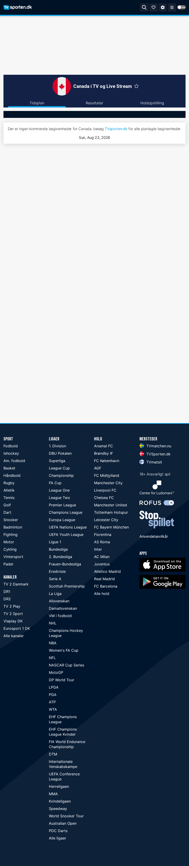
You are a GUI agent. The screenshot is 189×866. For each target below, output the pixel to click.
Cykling (10, 549)
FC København (106, 460)
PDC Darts (58, 830)
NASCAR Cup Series (66, 665)
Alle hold (101, 593)
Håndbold (12, 475)
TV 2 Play (11, 606)
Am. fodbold (14, 460)
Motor (8, 542)
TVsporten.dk (116, 128)
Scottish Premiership (67, 586)
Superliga (57, 460)
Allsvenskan (59, 601)
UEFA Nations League (68, 527)
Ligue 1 (55, 542)
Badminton (12, 527)
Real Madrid (104, 578)
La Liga (55, 593)
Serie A (55, 578)
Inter (98, 549)
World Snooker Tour (66, 816)
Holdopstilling (152, 103)
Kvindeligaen (60, 801)
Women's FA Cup (63, 650)
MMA (53, 793)
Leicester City (106, 519)
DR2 (7, 599)
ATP (52, 702)
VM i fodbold (60, 615)
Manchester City (108, 483)
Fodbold (10, 446)
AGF (97, 468)
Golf (7, 505)
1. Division (57, 446)
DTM (53, 754)
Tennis (9, 497)
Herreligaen (59, 786)
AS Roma (102, 542)
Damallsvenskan (63, 608)
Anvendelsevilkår (153, 536)
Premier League (62, 505)
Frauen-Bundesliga (65, 564)
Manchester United (110, 505)
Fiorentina (102, 534)
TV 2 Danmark (16, 584)
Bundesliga (58, 549)
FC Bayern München (111, 527)
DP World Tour (61, 680)
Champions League (65, 512)
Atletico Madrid (107, 571)
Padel (8, 564)
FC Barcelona (105, 586)
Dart (7, 512)
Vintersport (13, 556)
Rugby (9, 483)
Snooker (10, 519)
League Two (59, 497)
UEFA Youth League (66, 534)
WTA (53, 709)
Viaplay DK (13, 621)
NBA (52, 643)
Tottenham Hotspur (111, 512)
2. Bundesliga (60, 556)
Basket (9, 468)
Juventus (102, 564)
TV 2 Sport (13, 613)
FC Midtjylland (106, 475)
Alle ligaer (57, 838)
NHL (52, 623)
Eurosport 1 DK (16, 628)
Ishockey (11, 453)
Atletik (9, 490)
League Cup (59, 468)
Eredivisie (57, 571)
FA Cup (55, 483)
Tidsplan (37, 103)
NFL (52, 657)
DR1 (6, 591)
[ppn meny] (172, 7)
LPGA (54, 687)
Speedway (58, 808)
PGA (52, 694)
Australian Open (63, 823)
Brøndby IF (103, 453)
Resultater (94, 103)
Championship (61, 475)
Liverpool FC (105, 490)
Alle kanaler (13, 635)
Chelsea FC (104, 497)
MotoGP (56, 672)
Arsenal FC (103, 446)
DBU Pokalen (60, 453)
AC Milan (101, 556)
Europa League (62, 519)
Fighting (10, 534)
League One (59, 490)
